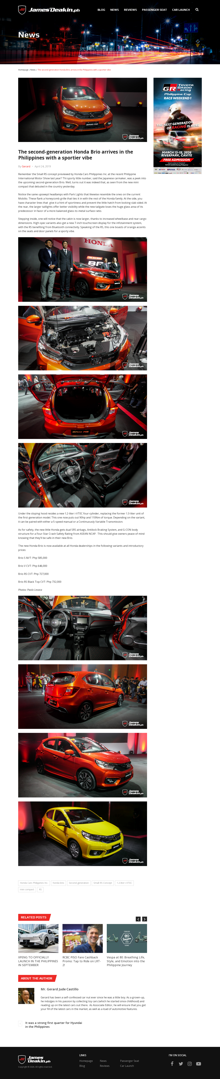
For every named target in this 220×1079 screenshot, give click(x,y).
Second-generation (79, 882)
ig (190, 1064)
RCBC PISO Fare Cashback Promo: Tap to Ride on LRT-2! (81, 961)
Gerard (26, 166)
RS (40, 889)
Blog (101, 9)
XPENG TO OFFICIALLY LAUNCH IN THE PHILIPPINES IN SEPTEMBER (38, 961)
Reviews (130, 9)
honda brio (58, 882)
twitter (181, 1064)
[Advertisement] (178, 199)
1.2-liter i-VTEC (124, 882)
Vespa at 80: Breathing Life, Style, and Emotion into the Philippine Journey (126, 961)
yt (198, 1064)
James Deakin (29, 9)
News (114, 9)
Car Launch (181, 9)
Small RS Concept (103, 882)
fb (172, 1064)
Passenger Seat (154, 9)
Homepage (23, 69)
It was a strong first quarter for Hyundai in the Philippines (53, 1025)
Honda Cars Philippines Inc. (34, 882)
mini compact (27, 889)
